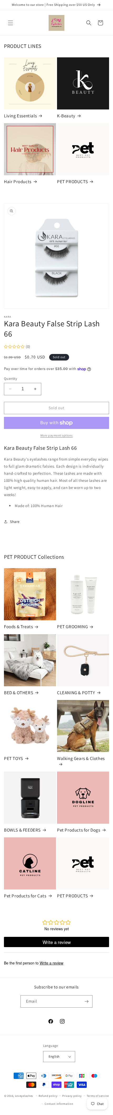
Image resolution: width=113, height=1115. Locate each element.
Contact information (59, 1104)
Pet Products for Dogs (78, 830)
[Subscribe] (86, 1001)
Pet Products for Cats (25, 896)
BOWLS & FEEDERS (22, 830)
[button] (10, 23)
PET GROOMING (72, 626)
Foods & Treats (18, 626)
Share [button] (15, 521)
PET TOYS (13, 758)
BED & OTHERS (18, 693)
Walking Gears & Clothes (81, 758)
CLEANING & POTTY (76, 693)
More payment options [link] (56, 435)
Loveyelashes (24, 1095)
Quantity (10, 378)
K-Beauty (66, 116)
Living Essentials (20, 116)
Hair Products (18, 181)
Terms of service (98, 1096)
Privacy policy (72, 1096)
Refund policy (48, 1096)
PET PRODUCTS (72, 181)
